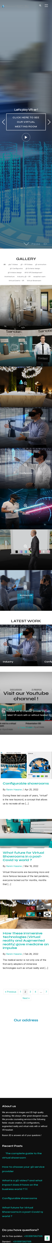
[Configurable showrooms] (26, 753)
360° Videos (13, 264)
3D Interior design (15, 273)
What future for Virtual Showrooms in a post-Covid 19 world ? (23, 856)
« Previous (10, 991)
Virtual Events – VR (16, 281)
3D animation (40, 264)
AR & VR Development (33, 273)
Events (26, 514)
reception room (39, 277)
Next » (26, 998)
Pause (43, 244)
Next (48, 122)
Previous (3, 122)
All (5, 264)
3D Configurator (16, 268)
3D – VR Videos (26, 264)
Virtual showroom (26, 351)
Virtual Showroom (34, 281)
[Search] (40, 5)
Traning (26, 554)
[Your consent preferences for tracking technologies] (47, 1238)
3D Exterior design (33, 268)
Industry (26, 432)
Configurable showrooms (26, 783)
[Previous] (4, 645)
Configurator (26, 473)
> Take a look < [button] (26, 727)
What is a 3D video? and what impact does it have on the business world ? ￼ (22, 1185)
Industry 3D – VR (24, 277)
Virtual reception (26, 392)
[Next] (48, 645)
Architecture (9, 277)
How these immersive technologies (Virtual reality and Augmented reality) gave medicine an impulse (26, 940)
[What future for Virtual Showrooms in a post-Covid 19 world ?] (26, 821)
